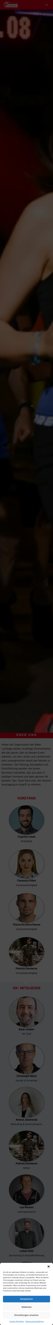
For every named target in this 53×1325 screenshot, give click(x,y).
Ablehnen (26, 1307)
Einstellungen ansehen (26, 1315)
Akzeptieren (26, 1299)
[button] (48, 1266)
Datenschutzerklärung (34, 1321)
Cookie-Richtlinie (16, 1321)
